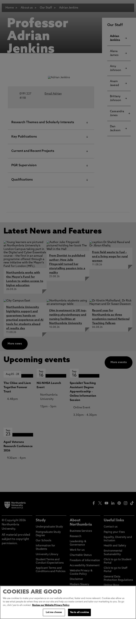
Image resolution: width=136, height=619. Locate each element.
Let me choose (54, 612)
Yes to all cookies (79, 612)
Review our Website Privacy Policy (50, 605)
